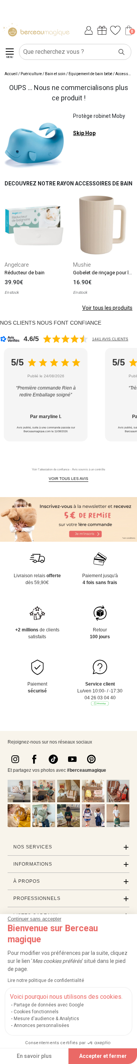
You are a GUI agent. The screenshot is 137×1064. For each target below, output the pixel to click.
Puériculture (31, 74)
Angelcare (17, 265)
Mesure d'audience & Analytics (46, 1018)
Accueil (11, 74)
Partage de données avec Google (49, 1005)
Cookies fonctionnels (36, 1011)
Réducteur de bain (25, 272)
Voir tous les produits (107, 308)
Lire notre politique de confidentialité (46, 980)
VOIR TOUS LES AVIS (68, 478)
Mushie (82, 265)
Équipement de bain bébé (90, 74)
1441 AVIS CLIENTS (110, 339)
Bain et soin (55, 74)
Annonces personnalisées (41, 1025)
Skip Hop (84, 133)
